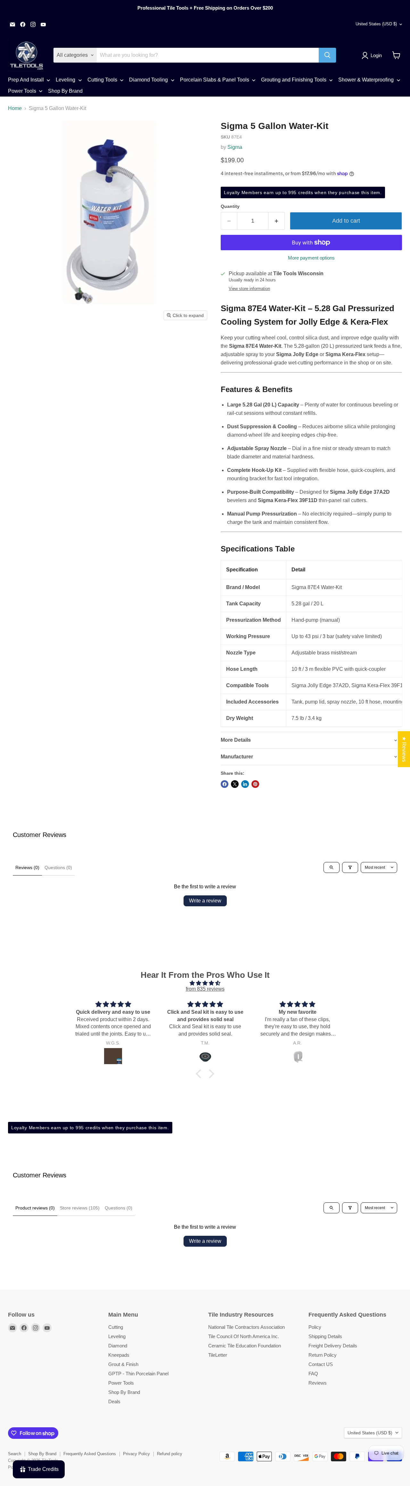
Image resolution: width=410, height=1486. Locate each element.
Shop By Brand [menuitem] (65, 91)
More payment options (311, 257)
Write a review (205, 900)
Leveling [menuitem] (65, 79)
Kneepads (118, 1355)
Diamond (117, 1345)
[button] (373, 55)
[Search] (327, 55)
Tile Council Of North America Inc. (243, 1336)
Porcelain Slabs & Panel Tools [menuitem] (214, 79)
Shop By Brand (124, 1392)
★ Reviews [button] (404, 749)
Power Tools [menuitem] (22, 91)
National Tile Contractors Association (246, 1327)
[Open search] (332, 867)
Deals (114, 1401)
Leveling (117, 1336)
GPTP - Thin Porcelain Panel (138, 1373)
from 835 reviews (205, 989)
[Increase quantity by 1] (276, 221)
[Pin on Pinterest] (255, 784)
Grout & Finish (123, 1364)
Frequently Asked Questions (89, 1453)
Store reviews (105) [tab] (80, 1207)
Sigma (234, 147)
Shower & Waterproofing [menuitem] (366, 79)
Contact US (320, 1364)
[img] (205, 983)
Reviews (317, 1383)
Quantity (230, 206)
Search (14, 1453)
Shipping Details (325, 1336)
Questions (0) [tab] (58, 867)
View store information (249, 288)
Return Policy (322, 1355)
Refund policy (169, 1453)
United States (376, 23)
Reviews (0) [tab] (27, 867)
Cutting (115, 1327)
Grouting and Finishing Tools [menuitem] (293, 79)
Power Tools (121, 1383)
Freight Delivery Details (332, 1345)
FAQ (313, 1373)
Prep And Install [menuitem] (26, 79)
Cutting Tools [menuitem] (102, 79)
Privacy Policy (136, 1453)
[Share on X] (235, 784)
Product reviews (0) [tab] (35, 1207)
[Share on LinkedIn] (245, 784)
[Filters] (350, 867)
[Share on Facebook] (224, 784)
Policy (314, 1327)
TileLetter (217, 1355)
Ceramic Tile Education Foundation (244, 1345)
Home (15, 108)
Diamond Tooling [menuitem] (148, 79)
